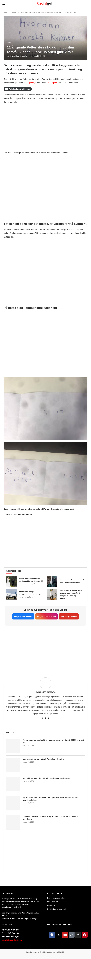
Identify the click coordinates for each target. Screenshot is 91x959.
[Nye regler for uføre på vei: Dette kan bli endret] (13, 765)
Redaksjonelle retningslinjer (57, 909)
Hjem (5, 12)
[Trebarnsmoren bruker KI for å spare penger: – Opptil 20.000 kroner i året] (13, 746)
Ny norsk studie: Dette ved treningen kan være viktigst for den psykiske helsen (50, 798)
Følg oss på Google (69, 616)
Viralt (14, 12)
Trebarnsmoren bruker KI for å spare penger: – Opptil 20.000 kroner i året (53, 741)
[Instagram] (78, 935)
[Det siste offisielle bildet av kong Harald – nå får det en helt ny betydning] (13, 822)
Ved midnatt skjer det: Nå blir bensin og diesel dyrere (46, 778)
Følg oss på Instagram (46, 616)
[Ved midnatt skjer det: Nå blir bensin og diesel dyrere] (13, 784)
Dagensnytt (31, 83)
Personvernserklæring (55, 898)
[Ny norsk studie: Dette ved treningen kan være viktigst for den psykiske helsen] (13, 803)
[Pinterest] (85, 935)
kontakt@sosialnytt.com (12, 940)
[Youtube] (65, 935)
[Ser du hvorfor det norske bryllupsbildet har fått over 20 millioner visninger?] (11, 581)
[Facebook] (52, 935)
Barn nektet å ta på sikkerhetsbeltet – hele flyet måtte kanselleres (30, 594)
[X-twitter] (58, 935)
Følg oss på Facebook (23, 616)
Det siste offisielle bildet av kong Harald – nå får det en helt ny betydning (50, 818)
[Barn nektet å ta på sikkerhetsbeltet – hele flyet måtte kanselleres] (11, 594)
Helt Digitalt (52, 83)
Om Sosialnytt (9, 894)
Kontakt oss (52, 905)
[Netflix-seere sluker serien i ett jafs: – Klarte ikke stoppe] (52, 581)
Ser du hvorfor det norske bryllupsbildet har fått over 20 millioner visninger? (31, 581)
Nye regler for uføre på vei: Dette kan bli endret (43, 759)
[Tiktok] (72, 935)
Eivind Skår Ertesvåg (18, 56)
